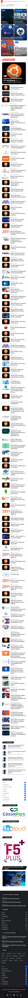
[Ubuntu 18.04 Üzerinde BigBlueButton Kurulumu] (6, 309)
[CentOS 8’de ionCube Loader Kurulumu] (6, 396)
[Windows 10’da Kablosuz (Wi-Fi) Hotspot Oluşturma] (6, 345)
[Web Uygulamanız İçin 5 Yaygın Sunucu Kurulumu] (6, 518)
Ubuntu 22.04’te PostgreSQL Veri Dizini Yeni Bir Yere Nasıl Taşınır (18, 609)
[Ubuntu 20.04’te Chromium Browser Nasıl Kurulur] (6, 303)
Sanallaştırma (6, 793)
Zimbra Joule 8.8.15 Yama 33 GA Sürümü (18, 581)
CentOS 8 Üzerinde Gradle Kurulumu (18, 562)
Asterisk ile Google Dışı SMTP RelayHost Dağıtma (18, 627)
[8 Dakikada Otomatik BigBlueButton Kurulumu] (6, 259)
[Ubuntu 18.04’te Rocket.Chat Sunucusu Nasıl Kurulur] (6, 289)
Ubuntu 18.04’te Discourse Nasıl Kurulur (18, 364)
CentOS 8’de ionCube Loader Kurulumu (16, 396)
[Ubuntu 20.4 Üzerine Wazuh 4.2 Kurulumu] (6, 152)
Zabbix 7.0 (16, 960)
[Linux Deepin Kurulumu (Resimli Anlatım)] (6, 225)
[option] (14, 32)
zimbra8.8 (4, 962)
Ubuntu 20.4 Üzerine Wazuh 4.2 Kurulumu (18, 153)
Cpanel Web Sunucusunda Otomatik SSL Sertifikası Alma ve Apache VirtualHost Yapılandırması (18, 655)
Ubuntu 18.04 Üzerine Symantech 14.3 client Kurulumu (17, 595)
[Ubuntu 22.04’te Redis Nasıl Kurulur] (6, 327)
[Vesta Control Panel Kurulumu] (6, 207)
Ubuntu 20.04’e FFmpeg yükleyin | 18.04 (17, 525)
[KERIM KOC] (11, 5)
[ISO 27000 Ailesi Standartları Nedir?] (6, 381)
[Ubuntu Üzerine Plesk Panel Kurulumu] (6, 247)
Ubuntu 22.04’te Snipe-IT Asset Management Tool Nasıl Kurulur (17, 115)
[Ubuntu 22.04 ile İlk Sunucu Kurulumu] (6, 213)
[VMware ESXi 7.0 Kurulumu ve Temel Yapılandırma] (6, 146)
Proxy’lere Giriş (15, 574)
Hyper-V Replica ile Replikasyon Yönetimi (16, 440)
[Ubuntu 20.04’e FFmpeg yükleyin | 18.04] (6, 524)
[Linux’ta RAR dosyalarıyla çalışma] (6, 683)
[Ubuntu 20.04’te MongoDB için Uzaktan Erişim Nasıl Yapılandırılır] (6, 445)
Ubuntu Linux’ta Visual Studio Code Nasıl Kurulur (18, 94)
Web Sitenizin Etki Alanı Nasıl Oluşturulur (17, 549)
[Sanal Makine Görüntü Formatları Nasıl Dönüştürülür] (6, 452)
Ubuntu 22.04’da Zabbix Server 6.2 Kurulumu (17, 220)
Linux (3, 10)
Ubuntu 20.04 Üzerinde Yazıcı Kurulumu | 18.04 (17, 190)
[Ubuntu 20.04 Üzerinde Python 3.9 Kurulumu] (6, 99)
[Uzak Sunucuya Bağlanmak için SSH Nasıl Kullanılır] (6, 271)
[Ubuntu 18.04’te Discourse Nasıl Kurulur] (6, 363)
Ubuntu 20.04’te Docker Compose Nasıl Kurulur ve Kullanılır (18, 473)
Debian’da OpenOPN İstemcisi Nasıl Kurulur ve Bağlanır (17, 602)
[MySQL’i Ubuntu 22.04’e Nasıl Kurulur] (6, 176)
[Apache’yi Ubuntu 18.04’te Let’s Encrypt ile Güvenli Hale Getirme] (6, 485)
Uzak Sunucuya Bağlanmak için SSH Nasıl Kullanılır (18, 271)
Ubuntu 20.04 (18, 958)
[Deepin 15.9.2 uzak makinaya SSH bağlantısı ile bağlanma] (6, 567)
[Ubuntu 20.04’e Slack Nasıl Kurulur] (6, 505)
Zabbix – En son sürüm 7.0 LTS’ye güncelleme (18, 537)
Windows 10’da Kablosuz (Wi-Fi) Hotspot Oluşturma (18, 346)
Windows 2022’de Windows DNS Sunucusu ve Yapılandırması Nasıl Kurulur (18, 241)
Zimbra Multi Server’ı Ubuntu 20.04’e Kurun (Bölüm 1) (17, 512)
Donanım (5, 789)
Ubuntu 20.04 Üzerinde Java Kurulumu (17, 88)
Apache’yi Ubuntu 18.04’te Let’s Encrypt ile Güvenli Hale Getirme (18, 486)
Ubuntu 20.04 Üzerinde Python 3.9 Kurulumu (17, 100)
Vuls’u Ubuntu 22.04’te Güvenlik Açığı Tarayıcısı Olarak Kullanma (17, 647)
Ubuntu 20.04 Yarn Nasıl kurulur (17, 334)
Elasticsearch (9, 953)
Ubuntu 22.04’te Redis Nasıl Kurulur (18, 328)
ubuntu (6, 958)
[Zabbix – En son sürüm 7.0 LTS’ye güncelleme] (6, 536)
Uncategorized (19, 10)
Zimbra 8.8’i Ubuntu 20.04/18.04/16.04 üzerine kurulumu (18, 233)
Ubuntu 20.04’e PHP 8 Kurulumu (16, 135)
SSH (2, 958)
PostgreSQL (15, 955)
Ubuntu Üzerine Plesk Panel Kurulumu (18, 247)
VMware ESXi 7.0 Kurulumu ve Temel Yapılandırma (18, 147)
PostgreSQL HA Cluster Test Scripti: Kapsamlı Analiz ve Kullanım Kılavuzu (7, 55)
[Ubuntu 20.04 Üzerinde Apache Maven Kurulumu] (6, 375)
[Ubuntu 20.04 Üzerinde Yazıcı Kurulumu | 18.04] (6, 189)
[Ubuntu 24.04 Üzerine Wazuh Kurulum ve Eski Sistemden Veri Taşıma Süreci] (20, 32)
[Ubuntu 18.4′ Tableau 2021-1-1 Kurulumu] (6, 466)
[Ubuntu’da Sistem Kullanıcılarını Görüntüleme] (6, 195)
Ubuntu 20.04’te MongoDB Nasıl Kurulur (18, 492)
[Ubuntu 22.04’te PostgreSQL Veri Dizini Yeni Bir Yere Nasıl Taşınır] (6, 608)
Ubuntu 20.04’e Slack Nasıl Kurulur (18, 505)
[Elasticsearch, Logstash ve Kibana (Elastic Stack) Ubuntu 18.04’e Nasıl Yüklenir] (6, 105)
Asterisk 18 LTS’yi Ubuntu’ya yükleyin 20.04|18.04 (18, 171)
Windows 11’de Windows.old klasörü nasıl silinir (18, 122)
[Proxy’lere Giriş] (6, 574)
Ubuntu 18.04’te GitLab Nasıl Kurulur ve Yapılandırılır (17, 184)
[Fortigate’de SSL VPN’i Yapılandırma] (6, 402)
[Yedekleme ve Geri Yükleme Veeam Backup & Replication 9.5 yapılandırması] (6, 431)
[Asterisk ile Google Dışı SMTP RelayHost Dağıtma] (6, 627)
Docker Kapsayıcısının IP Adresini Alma (17, 265)
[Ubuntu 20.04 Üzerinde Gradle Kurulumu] (6, 530)
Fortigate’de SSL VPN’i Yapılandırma (17, 402)
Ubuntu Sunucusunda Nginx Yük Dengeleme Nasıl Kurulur (18, 663)
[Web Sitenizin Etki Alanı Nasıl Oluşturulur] (6, 548)
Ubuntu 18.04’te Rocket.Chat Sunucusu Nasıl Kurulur (17, 290)
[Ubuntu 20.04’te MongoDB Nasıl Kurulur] (6, 492)
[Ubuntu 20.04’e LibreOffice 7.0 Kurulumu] (6, 321)
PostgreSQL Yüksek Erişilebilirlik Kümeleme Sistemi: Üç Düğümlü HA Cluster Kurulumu (17, 706)
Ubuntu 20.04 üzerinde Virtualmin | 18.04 (17, 370)
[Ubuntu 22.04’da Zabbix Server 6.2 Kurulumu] (6, 219)
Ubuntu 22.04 (4, 960)
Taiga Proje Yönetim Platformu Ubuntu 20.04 (17, 358)
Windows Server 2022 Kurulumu (17, 283)
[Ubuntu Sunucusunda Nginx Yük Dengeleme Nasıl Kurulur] (6, 661)
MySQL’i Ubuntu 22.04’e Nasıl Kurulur (17, 177)
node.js (3, 955)
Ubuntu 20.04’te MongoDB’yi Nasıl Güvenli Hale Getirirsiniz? (18, 634)
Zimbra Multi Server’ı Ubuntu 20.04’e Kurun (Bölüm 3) (17, 588)
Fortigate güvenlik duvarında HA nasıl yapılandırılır (16, 418)
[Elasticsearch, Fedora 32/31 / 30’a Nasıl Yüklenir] (6, 640)
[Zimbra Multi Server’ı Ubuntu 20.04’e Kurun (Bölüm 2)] (6, 554)
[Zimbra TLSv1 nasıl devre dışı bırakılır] (6, 542)
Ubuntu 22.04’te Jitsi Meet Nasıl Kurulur (18, 277)
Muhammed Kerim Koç (8, 82)
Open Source (6, 784)
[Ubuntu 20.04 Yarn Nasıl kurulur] (6, 333)
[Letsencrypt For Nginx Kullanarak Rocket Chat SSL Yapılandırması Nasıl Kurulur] (6, 408)
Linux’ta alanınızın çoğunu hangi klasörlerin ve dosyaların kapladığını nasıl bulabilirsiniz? (18, 698)
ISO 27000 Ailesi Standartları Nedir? (16, 382)
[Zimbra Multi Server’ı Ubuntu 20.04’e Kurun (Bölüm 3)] (6, 586)
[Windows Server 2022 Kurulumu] (6, 283)
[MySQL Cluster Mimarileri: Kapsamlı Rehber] (20, 17)
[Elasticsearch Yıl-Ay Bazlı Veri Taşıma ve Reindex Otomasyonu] (7, 32)
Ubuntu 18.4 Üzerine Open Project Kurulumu (18, 340)
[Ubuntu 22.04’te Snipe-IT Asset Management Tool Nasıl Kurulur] (6, 114)
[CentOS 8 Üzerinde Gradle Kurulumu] (6, 561)
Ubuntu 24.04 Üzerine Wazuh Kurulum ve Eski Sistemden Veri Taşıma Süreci (17, 671)
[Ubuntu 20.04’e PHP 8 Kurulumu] (6, 134)
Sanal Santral (21, 955)
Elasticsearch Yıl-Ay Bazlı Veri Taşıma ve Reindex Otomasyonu (7, 40)
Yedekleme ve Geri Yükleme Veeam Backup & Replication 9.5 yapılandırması (18, 433)
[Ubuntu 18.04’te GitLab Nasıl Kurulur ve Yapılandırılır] (6, 182)
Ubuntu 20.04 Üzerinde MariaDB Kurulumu (17, 165)
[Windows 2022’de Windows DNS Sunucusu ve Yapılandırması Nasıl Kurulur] (6, 238)
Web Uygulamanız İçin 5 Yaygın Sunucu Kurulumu (17, 518)
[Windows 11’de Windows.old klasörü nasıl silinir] (6, 121)
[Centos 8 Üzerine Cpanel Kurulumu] (6, 158)
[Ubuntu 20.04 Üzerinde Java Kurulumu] (6, 87)
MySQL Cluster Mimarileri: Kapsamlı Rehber (20, 23)
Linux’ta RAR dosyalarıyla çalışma (18, 684)
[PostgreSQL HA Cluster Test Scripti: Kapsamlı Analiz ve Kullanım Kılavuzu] (7, 48)
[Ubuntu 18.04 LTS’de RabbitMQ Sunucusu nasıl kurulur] (6, 498)
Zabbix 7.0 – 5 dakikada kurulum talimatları (17, 316)
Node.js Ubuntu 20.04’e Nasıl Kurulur (17, 479)
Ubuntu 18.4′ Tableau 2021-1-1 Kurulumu (18, 466)
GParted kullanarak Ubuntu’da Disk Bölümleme (18, 129)
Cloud (4, 795)
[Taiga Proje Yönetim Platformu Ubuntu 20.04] (6, 357)
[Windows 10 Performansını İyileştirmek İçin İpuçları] (6, 201)
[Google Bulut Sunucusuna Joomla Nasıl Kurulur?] (6, 615)
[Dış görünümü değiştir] (4, 5)
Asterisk (3, 953)
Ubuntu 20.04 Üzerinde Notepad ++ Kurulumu (17, 141)
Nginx (24, 953)
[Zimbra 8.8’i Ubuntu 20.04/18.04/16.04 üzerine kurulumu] (6, 231)
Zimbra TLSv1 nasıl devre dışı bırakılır (17, 543)
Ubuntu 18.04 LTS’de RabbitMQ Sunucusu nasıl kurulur (18, 499)
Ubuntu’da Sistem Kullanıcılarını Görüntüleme (18, 196)
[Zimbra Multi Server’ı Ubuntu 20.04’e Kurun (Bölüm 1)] (6, 511)
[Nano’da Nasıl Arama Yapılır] (6, 351)
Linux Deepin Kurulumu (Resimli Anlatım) (17, 226)
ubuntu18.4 (12, 958)
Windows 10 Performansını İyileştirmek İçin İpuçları (18, 202)
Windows (10, 960)
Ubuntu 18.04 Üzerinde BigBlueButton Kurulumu (17, 310)
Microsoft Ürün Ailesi (7, 786)
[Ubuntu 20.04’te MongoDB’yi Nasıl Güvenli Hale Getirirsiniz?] (6, 633)
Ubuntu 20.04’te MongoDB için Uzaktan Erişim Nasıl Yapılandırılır (18, 447)
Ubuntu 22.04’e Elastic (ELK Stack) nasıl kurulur (18, 678)
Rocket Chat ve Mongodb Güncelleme (18, 690)
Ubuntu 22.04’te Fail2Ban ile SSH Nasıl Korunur (17, 621)
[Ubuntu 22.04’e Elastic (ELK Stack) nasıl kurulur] (6, 677)
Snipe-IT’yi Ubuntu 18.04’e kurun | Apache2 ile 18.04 (18, 253)
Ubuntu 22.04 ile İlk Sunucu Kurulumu (18, 214)
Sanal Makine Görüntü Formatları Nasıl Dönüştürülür (17, 454)
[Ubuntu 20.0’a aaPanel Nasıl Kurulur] (6, 460)
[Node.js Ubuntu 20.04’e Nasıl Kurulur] (6, 479)
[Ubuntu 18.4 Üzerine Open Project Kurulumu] (6, 339)
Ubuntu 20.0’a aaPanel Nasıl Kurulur (17, 460)
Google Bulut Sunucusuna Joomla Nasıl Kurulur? (18, 615)
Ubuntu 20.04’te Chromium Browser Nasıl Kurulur (18, 304)
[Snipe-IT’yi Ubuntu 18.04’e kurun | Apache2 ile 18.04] (6, 253)
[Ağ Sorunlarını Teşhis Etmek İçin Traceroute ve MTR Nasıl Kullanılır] (6, 296)
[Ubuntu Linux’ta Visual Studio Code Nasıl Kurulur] (6, 93)
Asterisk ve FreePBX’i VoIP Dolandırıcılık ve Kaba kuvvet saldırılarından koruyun (18, 390)
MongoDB (19, 953)
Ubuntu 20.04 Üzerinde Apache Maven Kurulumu (17, 376)
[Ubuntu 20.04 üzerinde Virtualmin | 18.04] (6, 369)
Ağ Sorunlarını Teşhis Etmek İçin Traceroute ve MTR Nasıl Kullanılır (18, 298)
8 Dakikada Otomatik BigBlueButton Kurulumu (17, 259)
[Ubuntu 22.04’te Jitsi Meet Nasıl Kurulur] (6, 277)
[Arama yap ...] (26, 5)
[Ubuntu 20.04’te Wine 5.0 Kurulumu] (14, 73)
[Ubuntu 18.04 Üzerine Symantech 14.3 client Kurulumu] (6, 593)
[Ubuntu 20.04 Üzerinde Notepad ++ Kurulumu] (6, 140)
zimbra (21, 960)
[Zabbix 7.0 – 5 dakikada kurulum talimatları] (6, 315)
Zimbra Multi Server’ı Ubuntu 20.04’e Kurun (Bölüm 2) (17, 555)
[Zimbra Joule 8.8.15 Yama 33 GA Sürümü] (6, 580)
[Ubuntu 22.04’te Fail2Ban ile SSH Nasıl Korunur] (6, 621)
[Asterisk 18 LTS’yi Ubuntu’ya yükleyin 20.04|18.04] (6, 170)
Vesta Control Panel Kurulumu (16, 208)
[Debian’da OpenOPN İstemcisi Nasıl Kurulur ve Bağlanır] (6, 600)
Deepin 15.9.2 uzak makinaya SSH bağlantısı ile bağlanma (17, 569)
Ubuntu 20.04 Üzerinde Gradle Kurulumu (17, 531)
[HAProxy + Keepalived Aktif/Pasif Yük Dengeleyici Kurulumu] (7, 17)
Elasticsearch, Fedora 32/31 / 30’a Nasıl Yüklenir (18, 640)
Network (5, 791)
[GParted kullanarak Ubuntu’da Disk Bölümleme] (6, 128)
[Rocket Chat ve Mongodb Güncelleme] (6, 689)
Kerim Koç (22, 989)
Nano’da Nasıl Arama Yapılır (16, 352)
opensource (8, 955)
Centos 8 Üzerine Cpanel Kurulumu (17, 159)
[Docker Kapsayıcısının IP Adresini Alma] (6, 265)
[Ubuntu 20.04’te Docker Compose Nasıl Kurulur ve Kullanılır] (6, 472)
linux (14, 953)
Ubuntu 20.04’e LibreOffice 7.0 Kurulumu (18, 322)
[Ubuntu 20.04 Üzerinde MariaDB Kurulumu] (6, 164)
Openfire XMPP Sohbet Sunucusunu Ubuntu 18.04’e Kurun (18, 425)
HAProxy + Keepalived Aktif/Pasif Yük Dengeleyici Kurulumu (18, 734)
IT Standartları (6, 797)
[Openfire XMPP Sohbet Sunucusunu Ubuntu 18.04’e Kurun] (6, 424)
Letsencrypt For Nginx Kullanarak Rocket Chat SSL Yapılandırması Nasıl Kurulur (17, 410)
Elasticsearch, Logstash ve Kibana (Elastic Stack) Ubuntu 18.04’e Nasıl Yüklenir (18, 108)
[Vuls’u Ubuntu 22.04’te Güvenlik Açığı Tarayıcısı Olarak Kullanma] (6, 646)
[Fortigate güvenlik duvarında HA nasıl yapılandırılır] (6, 417)
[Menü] (1, 5)
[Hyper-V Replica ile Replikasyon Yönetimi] (6, 439)
